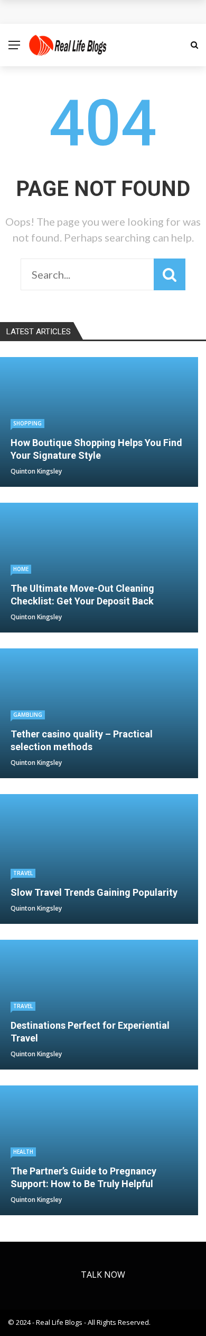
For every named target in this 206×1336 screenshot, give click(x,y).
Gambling (27, 714)
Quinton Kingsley (36, 471)
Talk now (103, 1274)
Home (21, 569)
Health (23, 1151)
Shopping (27, 423)
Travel (23, 873)
